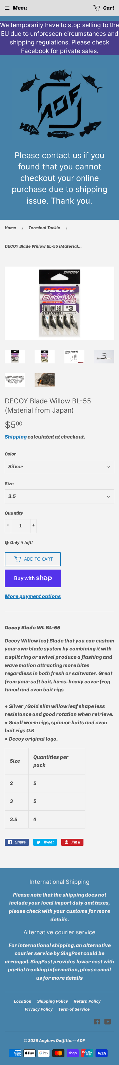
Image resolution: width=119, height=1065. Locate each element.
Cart (108, 8)
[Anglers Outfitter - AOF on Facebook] (97, 1022)
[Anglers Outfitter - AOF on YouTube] (107, 1022)
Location (22, 1001)
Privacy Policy (39, 1009)
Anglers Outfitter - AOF (62, 1040)
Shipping (16, 437)
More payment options (33, 596)
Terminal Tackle (44, 227)
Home (10, 227)
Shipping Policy (52, 1001)
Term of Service (74, 1009)
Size (9, 483)
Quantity (14, 513)
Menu (20, 8)
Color (10, 454)
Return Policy (87, 1001)
